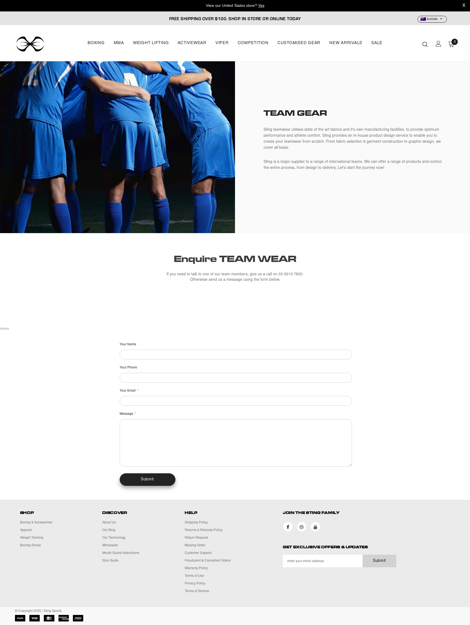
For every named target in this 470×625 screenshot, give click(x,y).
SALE (376, 43)
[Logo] (47, 44)
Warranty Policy (196, 568)
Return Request (196, 537)
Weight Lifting (151, 43)
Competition (253, 43)
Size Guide (110, 560)
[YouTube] (315, 527)
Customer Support (198, 553)
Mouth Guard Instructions (120, 553)
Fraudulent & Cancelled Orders (208, 560)
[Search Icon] (425, 44)
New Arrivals (345, 43)
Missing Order (195, 545)
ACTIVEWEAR (192, 43)
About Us (109, 522)
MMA (119, 43)
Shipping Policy (196, 522)
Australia (432, 19)
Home (4, 329)
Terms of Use (194, 576)
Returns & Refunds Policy (203, 530)
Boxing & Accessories (36, 522)
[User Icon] (438, 43)
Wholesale (110, 545)
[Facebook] (288, 527)
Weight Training (31, 537)
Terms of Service (197, 591)
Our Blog (108, 530)
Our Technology (114, 537)
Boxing (96, 43)
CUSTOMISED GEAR (298, 43)
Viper (222, 43)
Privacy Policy (195, 583)
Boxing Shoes (30, 545)
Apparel (26, 530)
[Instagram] (302, 527)
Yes (261, 5)
